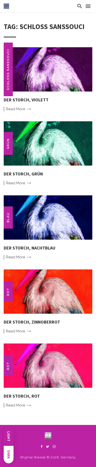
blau (8, 217)
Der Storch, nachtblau (29, 248)
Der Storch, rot (22, 396)
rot (8, 291)
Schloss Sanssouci (8, 69)
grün (8, 143)
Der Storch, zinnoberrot (32, 322)
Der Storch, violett (26, 100)
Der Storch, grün (23, 174)
